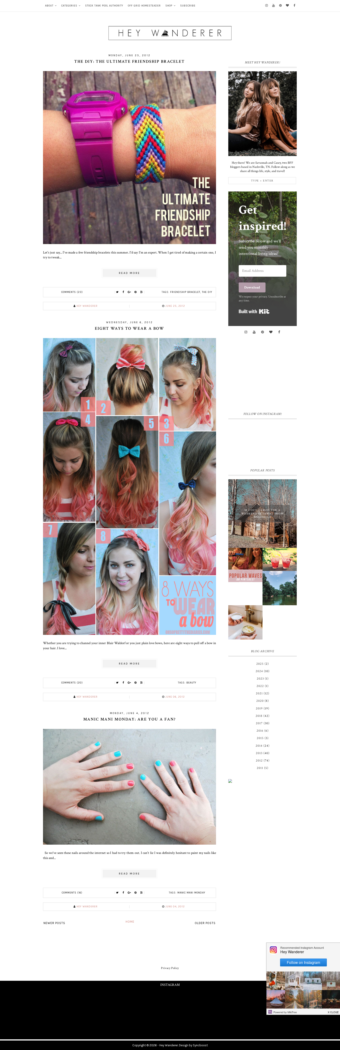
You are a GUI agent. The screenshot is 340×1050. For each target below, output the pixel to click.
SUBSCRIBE (187, 5)
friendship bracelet (185, 292)
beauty (191, 682)
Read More (129, 273)
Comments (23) (72, 292)
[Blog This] (141, 292)
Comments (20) (72, 682)
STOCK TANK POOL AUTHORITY (104, 5)
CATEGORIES (69, 5)
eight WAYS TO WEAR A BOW (129, 328)
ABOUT (49, 5)
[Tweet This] (117, 292)
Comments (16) (72, 892)
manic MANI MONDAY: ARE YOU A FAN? (129, 719)
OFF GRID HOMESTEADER (144, 5)
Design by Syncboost (193, 1045)
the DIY (207, 292)
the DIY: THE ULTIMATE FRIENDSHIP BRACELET (129, 61)
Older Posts (205, 923)
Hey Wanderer (168, 1045)
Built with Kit (254, 311)
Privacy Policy (170, 968)
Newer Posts (54, 923)
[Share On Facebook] (123, 292)
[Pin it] (135, 292)
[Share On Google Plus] (129, 292)
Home (130, 921)
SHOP (168, 5)
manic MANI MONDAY (191, 892)
